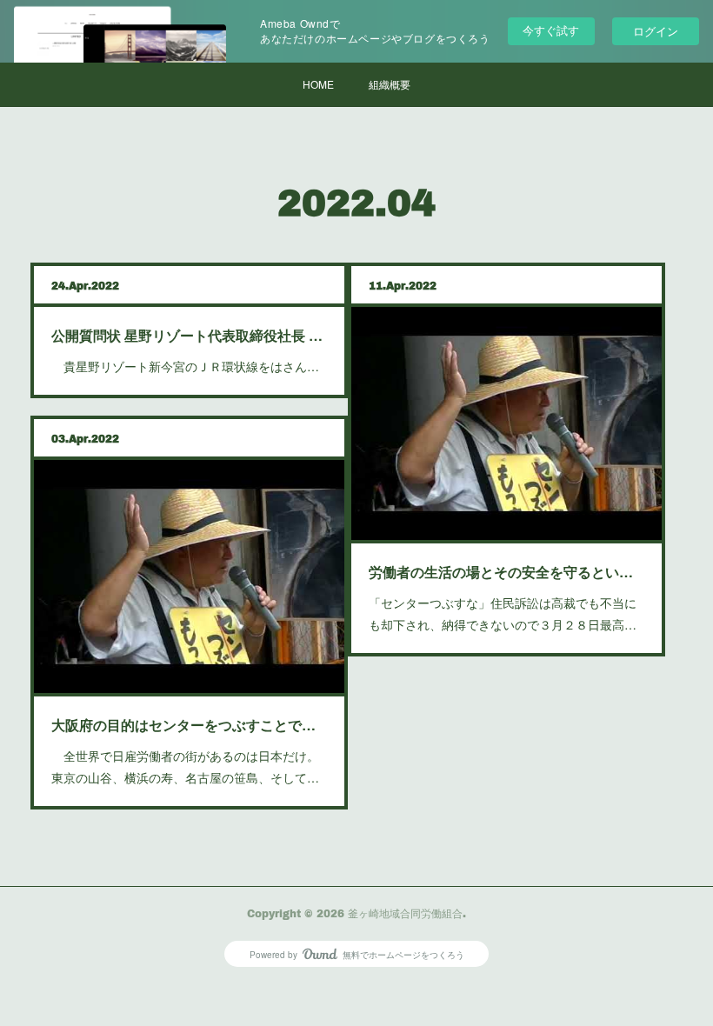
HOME (318, 84)
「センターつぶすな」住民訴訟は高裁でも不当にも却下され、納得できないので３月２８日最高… (502, 613)
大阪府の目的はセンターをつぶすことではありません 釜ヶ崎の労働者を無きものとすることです (189, 725)
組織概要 (389, 84)
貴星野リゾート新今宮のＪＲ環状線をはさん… (185, 366)
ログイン (655, 31)
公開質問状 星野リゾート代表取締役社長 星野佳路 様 (189, 335)
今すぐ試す (551, 30)
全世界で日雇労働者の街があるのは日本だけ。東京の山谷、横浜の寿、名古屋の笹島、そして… (185, 766)
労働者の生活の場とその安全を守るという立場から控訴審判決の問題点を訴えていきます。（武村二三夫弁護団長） (506, 572)
